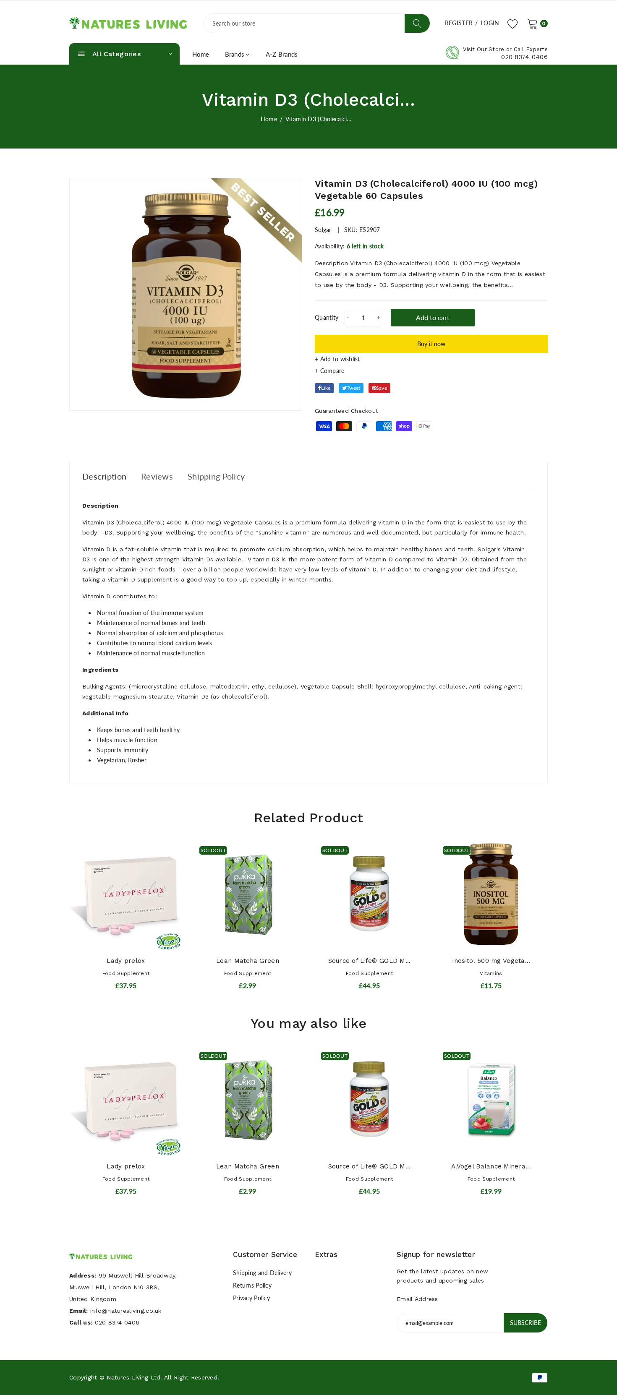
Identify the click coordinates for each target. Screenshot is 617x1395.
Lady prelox (126, 961)
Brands (235, 54)
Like (325, 388)
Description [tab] (104, 476)
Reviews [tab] (157, 476)
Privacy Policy (251, 1297)
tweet (353, 388)
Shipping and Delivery (262, 1272)
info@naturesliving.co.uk (126, 1310)
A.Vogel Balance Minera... (491, 1166)
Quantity (326, 317)
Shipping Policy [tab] (216, 476)
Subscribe (525, 1322)
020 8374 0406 (524, 57)
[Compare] (431, 371)
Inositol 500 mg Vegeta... (491, 961)
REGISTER (459, 22)
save (381, 388)
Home (200, 54)
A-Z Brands (282, 54)
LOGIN (490, 22)
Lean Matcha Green (247, 961)
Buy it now (431, 343)
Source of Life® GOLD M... (369, 961)
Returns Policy (252, 1285)
